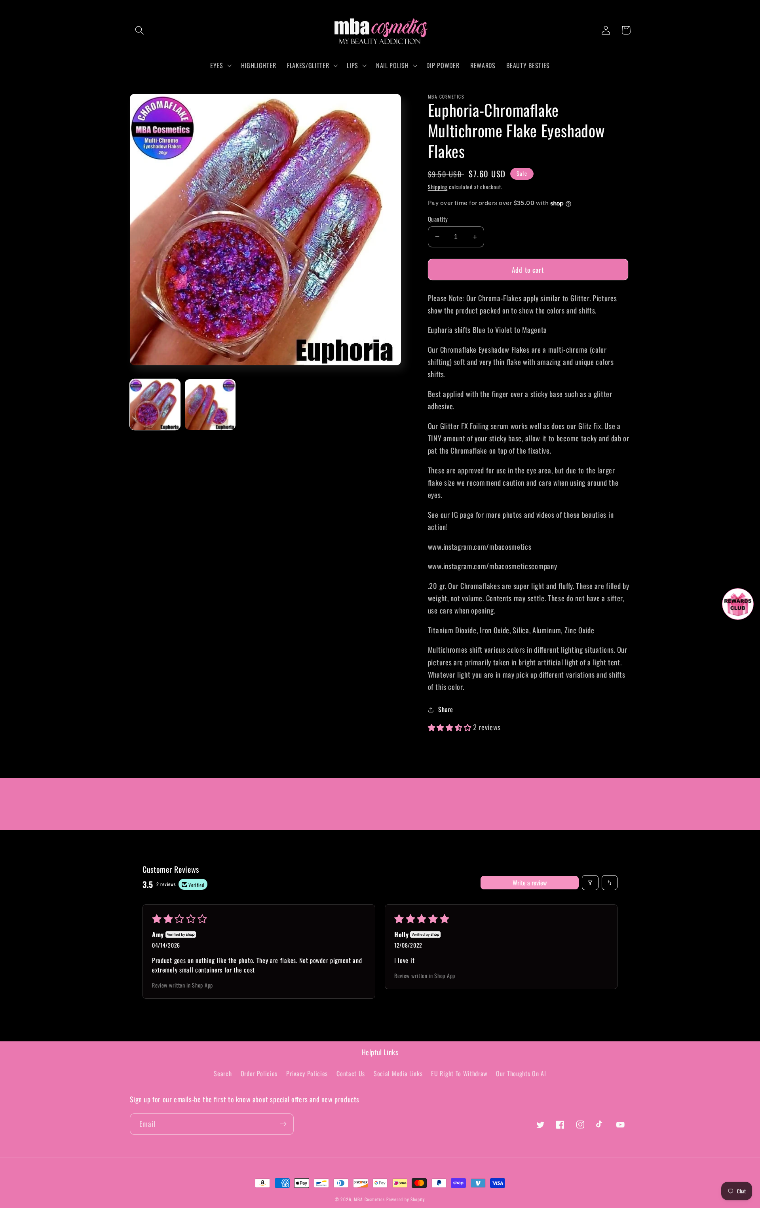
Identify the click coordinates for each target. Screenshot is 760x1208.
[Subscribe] (283, 1124)
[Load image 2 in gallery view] (210, 404)
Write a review (530, 882)
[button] (140, 30)
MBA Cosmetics (370, 1199)
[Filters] (590, 882)
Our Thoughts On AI (521, 1073)
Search (223, 1073)
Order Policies (259, 1073)
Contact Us (350, 1073)
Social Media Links (398, 1073)
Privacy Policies (307, 1073)
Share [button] (445, 709)
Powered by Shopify (406, 1199)
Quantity (438, 219)
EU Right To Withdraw (459, 1073)
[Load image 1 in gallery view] (155, 404)
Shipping (437, 187)
